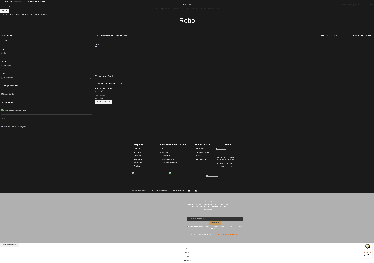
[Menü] (371, 244)
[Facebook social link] (366, 1)
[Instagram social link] (368, 1)
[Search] (2, 5)
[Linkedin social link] (371, 1)
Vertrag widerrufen (9, 245)
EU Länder (42, 1)
